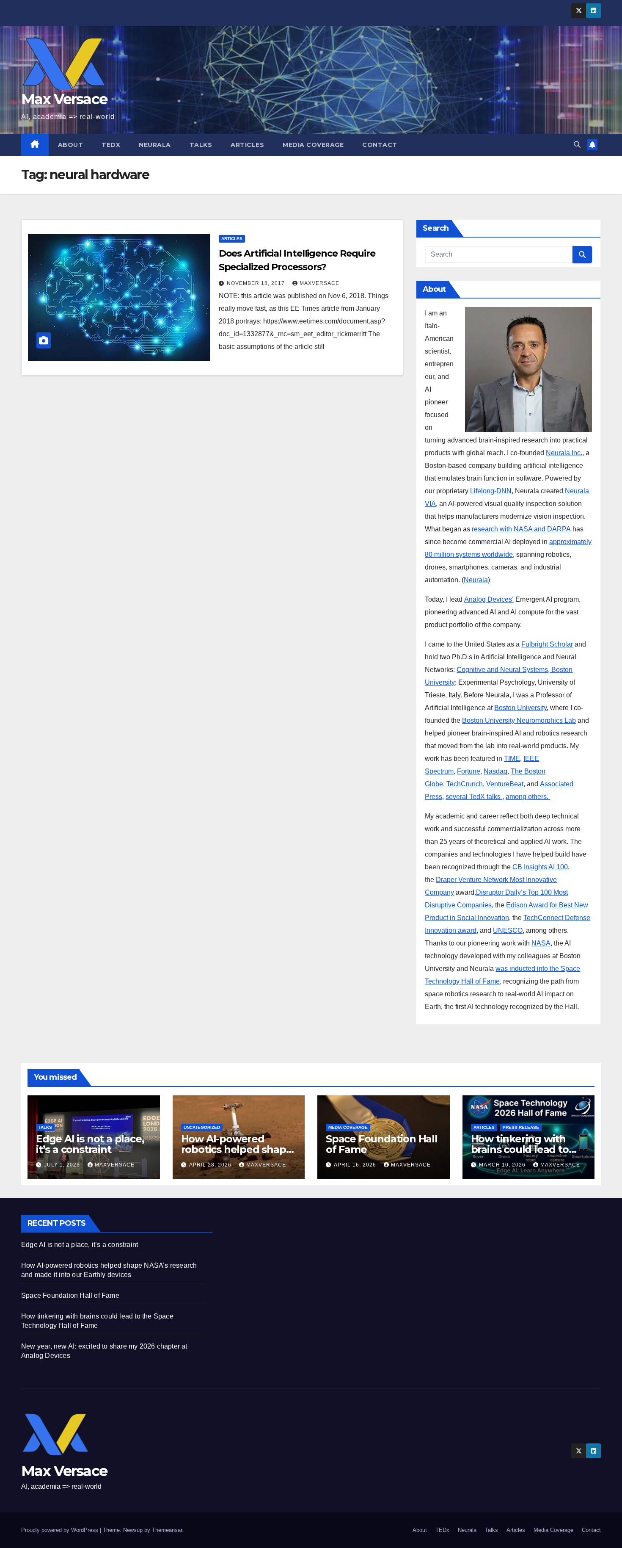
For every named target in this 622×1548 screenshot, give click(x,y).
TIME (512, 758)
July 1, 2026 (63, 1165)
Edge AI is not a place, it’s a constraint (90, 1144)
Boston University (520, 707)
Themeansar (167, 1530)
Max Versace (64, 99)
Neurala (155, 145)
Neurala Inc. (564, 452)
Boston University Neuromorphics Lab (519, 720)
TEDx (111, 145)
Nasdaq (495, 771)
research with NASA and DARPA (521, 529)
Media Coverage (313, 145)
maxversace (319, 283)
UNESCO (508, 930)
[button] (577, 144)
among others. (528, 796)
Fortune (468, 771)
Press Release (521, 1127)
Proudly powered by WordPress (60, 1530)
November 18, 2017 (256, 283)
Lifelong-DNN (491, 491)
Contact (379, 145)
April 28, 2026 (211, 1165)
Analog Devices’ (489, 599)
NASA (540, 943)
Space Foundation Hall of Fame (382, 1144)
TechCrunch (464, 784)
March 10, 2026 (503, 1165)
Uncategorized (202, 1127)
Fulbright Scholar (547, 644)
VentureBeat (504, 784)
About (70, 145)
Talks (201, 145)
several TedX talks (474, 796)
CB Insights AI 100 (540, 867)
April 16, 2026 (356, 1165)
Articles (247, 145)
